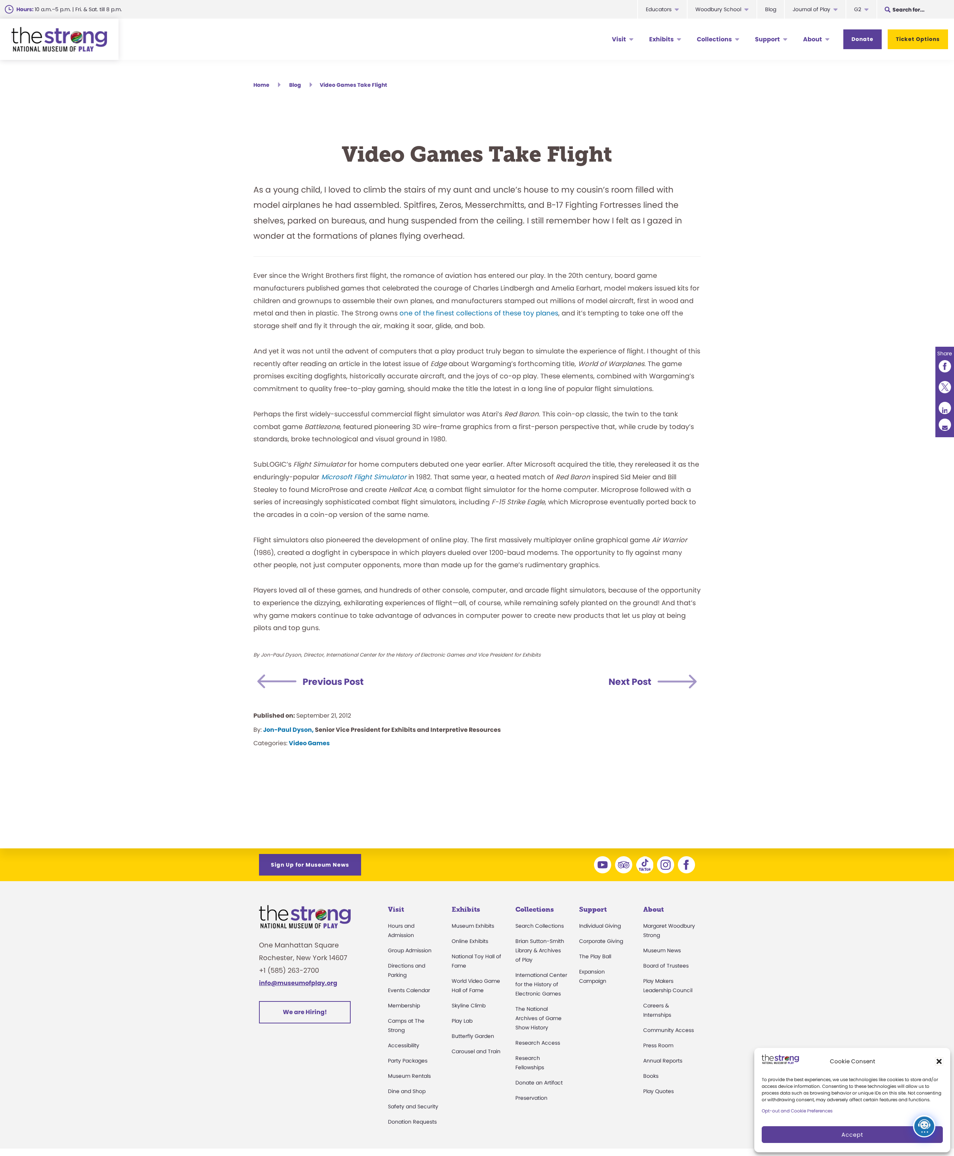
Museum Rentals (409, 1076)
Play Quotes (658, 1091)
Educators (659, 9)
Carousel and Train (476, 1051)
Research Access (537, 1043)
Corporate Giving (601, 941)
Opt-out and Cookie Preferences (797, 1111)
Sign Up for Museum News (310, 864)
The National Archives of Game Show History (538, 1018)
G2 (857, 9)
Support (767, 39)
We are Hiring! (305, 1012)
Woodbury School (718, 9)
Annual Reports (662, 1060)
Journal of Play (811, 9)
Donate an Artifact (539, 1082)
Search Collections (539, 926)
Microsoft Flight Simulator (364, 477)
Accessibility (403, 1045)
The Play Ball (595, 956)
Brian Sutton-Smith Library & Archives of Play (539, 950)
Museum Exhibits (473, 926)
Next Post (630, 682)
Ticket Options (918, 39)
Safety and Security (413, 1106)
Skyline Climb (469, 1005)
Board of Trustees (666, 965)
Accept (852, 1134)
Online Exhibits (470, 941)
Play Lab (462, 1021)
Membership (404, 1005)
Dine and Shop (407, 1091)
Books (650, 1076)
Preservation (531, 1098)
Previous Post (333, 682)
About (812, 39)
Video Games (309, 743)
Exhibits (661, 39)
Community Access (668, 1030)
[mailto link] (944, 425)
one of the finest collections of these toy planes (478, 313)
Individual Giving (600, 926)
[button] (939, 1061)
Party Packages (407, 1060)
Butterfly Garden (473, 1036)
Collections (714, 39)
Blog (770, 9)
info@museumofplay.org (298, 983)
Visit (619, 39)
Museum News (662, 950)
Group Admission (410, 950)
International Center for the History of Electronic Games (541, 984)
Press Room (658, 1045)
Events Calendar (409, 990)
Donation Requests (412, 1121)
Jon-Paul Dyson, (288, 729)
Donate (863, 39)
